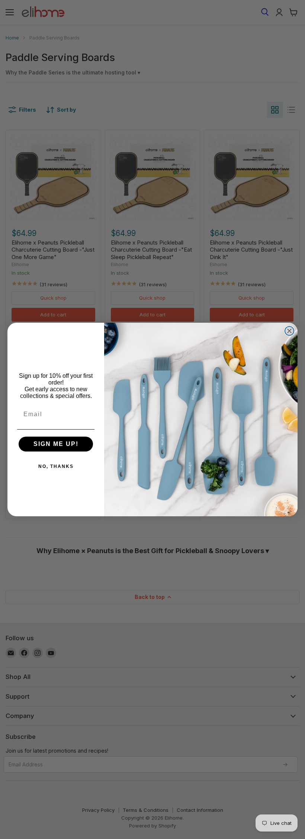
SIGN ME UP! (55, 444)
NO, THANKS (56, 466)
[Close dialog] (289, 330)
